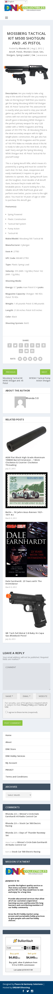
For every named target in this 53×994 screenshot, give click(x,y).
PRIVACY (9, 769)
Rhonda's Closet (30, 51)
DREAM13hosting (21, 987)
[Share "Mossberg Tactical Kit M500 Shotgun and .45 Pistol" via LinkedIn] (38, 345)
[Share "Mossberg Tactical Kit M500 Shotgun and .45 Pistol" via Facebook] (9, 345)
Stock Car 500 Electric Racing (23, 824)
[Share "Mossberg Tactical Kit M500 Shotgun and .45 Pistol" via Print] (32, 351)
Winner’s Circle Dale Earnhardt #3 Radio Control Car (22, 815)
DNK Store (11, 749)
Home (8, 735)
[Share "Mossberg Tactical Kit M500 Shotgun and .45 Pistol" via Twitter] (15, 345)
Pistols (19, 51)
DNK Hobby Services (15, 756)
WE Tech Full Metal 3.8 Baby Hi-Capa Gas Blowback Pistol (25, 634)
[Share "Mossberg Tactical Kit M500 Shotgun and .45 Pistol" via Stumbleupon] (21, 351)
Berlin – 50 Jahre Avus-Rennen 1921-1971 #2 (24, 513)
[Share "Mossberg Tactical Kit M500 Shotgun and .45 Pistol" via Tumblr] (26, 345)
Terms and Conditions (17, 776)
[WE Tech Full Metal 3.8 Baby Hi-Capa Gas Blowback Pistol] (27, 610)
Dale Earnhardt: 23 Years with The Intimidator (24, 582)
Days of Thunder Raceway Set (25, 834)
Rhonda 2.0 (11, 814)
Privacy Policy (27, 705)
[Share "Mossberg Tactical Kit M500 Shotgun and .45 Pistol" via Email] (26, 351)
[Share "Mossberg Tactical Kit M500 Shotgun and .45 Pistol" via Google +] (21, 345)
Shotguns (11, 55)
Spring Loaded (22, 55)
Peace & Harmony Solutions (29, 984)
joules (19, 287)
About (9, 742)
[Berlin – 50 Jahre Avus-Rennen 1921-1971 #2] (27, 490)
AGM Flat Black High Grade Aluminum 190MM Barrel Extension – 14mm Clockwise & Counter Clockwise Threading (25, 461)
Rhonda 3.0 (24, 48)
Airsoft (12, 51)
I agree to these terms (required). (23, 712)
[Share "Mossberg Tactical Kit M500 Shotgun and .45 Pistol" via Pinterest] (32, 345)
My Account (11, 763)
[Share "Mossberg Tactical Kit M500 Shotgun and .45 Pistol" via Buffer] (43, 345)
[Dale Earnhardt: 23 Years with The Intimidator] (27, 549)
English (10, 2)
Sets (41, 51)
